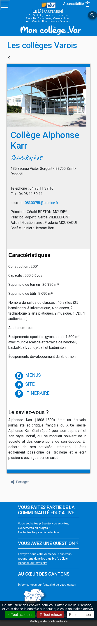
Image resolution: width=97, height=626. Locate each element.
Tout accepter (21, 615)
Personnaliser (80, 615)
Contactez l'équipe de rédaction (38, 532)
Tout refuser (52, 615)
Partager (22, 482)
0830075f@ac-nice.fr (41, 203)
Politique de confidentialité (48, 621)
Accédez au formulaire (32, 563)
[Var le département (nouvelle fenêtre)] (48, 7)
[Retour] (9, 58)
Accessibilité (76, 4)
